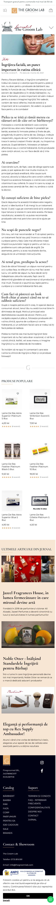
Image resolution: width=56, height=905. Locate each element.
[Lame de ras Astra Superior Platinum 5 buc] (12, 399)
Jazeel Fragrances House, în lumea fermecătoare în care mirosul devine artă (26, 597)
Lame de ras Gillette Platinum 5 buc (39, 517)
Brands (7, 833)
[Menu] (4, 10)
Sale (5, 829)
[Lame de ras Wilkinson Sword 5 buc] (40, 399)
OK (28, 896)
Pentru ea (9, 820)
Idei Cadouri (10, 824)
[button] (49, 11)
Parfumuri (9, 816)
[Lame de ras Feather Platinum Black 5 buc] (12, 450)
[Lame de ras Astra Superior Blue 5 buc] (12, 501)
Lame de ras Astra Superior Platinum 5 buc (12, 416)
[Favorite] (18, 393)
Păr (5, 804)
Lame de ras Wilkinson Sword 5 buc (39, 416)
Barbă (7, 800)
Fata (5, 60)
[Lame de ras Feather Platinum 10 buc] (40, 450)
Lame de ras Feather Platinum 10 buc (39, 467)
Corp (6, 812)
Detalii (6, 900)
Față (6, 808)
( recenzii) (16, 426)
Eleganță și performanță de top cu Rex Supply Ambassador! (25, 729)
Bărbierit (8, 796)
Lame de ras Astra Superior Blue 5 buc (12, 517)
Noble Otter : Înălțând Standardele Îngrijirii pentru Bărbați (22, 663)
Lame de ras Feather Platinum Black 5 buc (11, 467)
